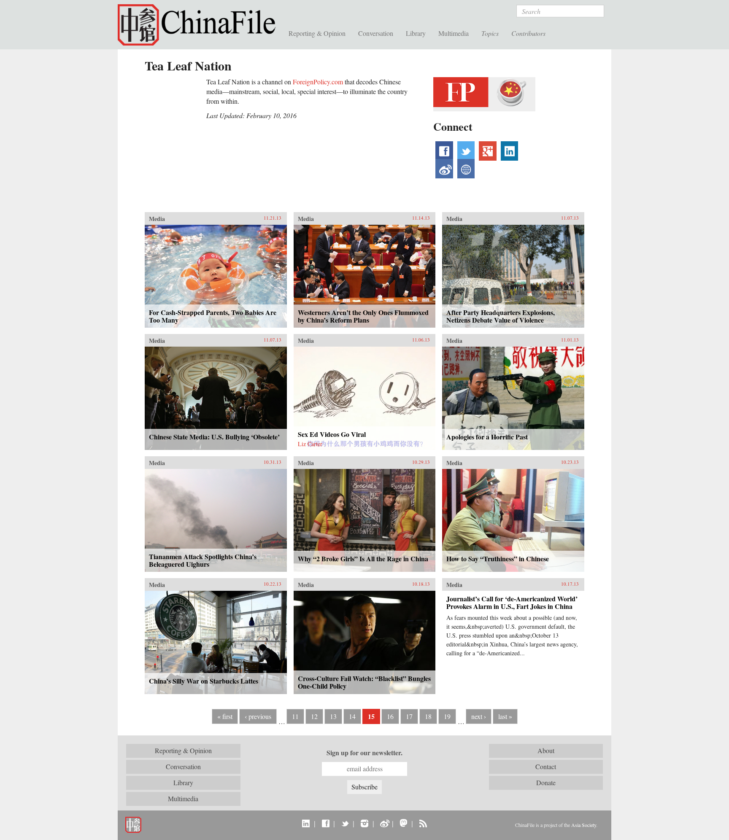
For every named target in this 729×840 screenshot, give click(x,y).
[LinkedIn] (306, 823)
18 (428, 716)
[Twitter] (345, 823)
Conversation (375, 33)
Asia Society (583, 824)
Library (416, 33)
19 (447, 716)
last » (505, 716)
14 (352, 716)
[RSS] (423, 823)
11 (295, 716)
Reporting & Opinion (317, 33)
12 (314, 716)
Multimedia (453, 33)
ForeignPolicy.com (318, 81)
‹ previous (258, 716)
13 (333, 716)
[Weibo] (384, 823)
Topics (490, 33)
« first (224, 716)
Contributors (528, 33)
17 (409, 716)
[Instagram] (364, 823)
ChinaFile (200, 25)
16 (390, 716)
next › (478, 716)
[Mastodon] (403, 823)
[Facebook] (325, 823)
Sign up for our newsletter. (364, 752)
